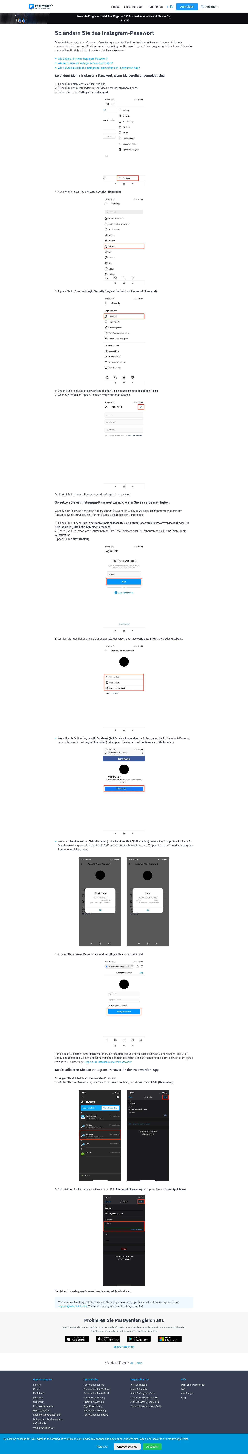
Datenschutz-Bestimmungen (48, 1419)
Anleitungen (187, 1393)
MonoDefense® (138, 1389)
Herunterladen (133, 6)
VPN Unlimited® (138, 1384)
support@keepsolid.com (72, 1306)
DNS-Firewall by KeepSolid (144, 1397)
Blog (183, 1397)
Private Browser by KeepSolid (145, 1406)
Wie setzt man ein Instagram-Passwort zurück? (86, 63)
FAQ (183, 1389)
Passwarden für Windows (96, 1389)
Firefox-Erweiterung (93, 1402)
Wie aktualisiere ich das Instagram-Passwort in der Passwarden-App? (99, 67)
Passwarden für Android (96, 1393)
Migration (38, 1397)
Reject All (102, 1446)
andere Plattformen (124, 1346)
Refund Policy (40, 1423)
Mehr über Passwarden (193, 1384)
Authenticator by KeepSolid (144, 1402)
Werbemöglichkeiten (43, 1427)
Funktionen (155, 6)
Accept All (152, 1446)
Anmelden (187, 6)
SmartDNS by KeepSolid (142, 1393)
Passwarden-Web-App (95, 1410)
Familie (37, 1384)
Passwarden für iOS (93, 1384)
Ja (132, 1363)
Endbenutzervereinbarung (46, 1414)
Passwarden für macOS (95, 1414)
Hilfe (170, 6)
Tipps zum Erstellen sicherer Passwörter (107, 1062)
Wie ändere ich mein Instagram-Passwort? (83, 58)
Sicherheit (38, 1402)
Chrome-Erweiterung (94, 1397)
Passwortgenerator (43, 1406)
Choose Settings (127, 1446)
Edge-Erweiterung (92, 1406)
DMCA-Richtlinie (41, 1410)
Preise (115, 6)
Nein (139, 1363)
